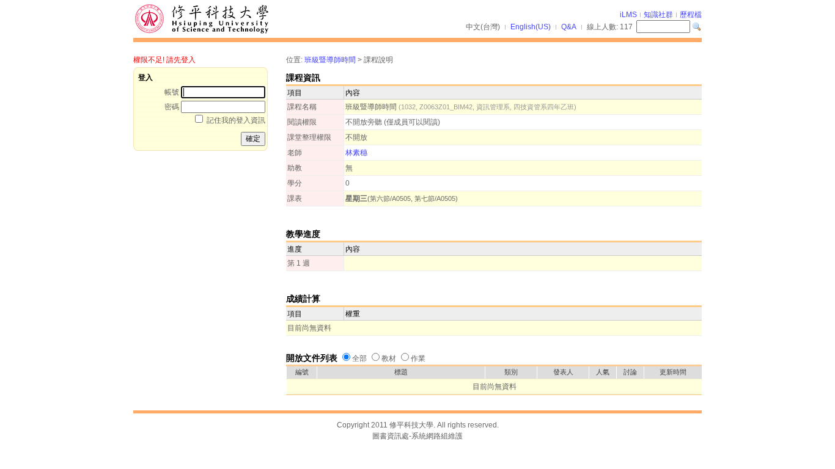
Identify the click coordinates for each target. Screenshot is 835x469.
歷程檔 (691, 14)
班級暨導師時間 (330, 60)
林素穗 (356, 152)
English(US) (530, 27)
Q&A (568, 27)
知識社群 (658, 14)
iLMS (628, 14)
